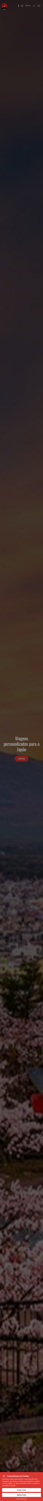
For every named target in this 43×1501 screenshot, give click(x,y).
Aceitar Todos (21, 1490)
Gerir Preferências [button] (21, 1499)
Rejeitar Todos (21, 1495)
